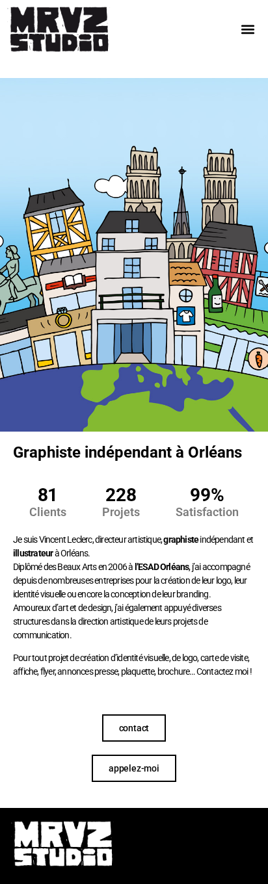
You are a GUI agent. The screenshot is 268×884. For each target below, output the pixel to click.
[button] (247, 29)
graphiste (180, 539)
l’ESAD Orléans (162, 567)
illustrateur (33, 553)
